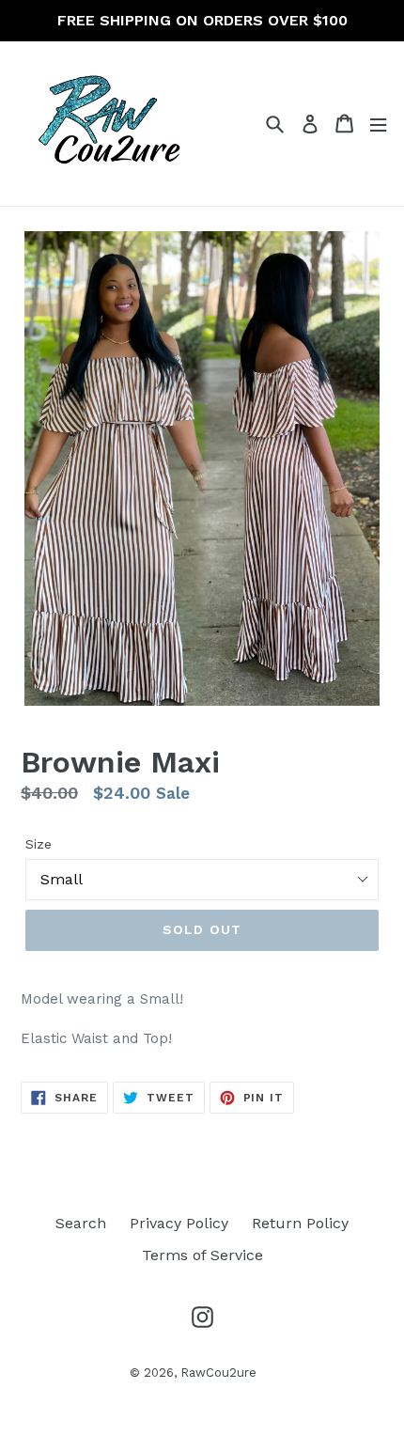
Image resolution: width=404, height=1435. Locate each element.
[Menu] (378, 123)
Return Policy (300, 1223)
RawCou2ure (218, 1372)
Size (38, 843)
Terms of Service (202, 1255)
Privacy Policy (179, 1223)
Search (80, 1223)
